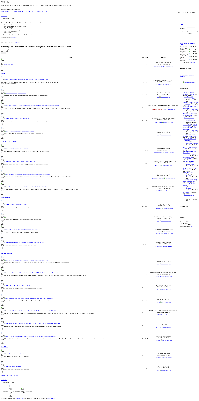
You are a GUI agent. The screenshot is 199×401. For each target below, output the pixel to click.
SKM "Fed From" (187, 168)
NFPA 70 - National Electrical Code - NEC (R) (44, 310)
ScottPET (158, 340)
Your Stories (18, 366)
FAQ (10, 11)
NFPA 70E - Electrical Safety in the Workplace (44, 336)
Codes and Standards (6, 253)
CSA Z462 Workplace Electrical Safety (38, 260)
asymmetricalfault (158, 152)
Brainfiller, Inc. (20, 398)
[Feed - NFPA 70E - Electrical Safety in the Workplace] (18, 336)
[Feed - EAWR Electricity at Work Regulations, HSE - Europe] (20, 272)
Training (38, 11)
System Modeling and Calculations (35, 242)
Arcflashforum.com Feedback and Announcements (46, 105)
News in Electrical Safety (28, 131)
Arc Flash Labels (22, 217)
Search (15, 11)
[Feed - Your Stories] (9, 366)
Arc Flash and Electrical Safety (9, 142)
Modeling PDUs (187, 125)
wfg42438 (158, 276)
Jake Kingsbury (191, 181)
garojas (192, 94)
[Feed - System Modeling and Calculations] (15, 242)
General (3, 73)
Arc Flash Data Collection (189, 113)
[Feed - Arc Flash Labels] (10, 217)
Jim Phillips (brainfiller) (158, 109)
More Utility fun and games (190, 147)
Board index (4, 16)
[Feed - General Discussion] (11, 148)
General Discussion (23, 148)
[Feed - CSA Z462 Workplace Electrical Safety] (16, 260)
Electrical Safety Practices (28, 161)
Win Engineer (158, 233)
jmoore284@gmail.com (158, 178)
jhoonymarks (186, 192)
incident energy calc (188, 157)
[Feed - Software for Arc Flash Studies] (14, 229)
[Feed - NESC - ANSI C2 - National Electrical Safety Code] (19, 323)
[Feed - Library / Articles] (10, 93)
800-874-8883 (50, 398)
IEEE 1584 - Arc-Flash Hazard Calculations (42, 298)
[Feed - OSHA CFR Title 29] (11, 285)
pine (158, 97)
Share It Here (4, 347)
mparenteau (158, 246)
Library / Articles (22, 93)
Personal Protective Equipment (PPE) (37, 186)
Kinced (158, 327)
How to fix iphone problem (189, 190)
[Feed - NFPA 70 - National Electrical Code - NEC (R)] (18, 310)
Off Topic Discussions (25, 118)
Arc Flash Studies (5, 197)
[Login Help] (17, 42)
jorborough (158, 165)
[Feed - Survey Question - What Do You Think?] (16, 79)
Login (2, 11)
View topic (192, 62)
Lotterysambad (158, 66)
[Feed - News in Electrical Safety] (12, 131)
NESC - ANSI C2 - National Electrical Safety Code (47, 323)
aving (158, 264)
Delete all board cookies (6, 375)
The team (15, 375)
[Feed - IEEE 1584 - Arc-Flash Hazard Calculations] (17, 298)
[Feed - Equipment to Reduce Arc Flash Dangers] (16, 174)
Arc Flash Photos (22, 353)
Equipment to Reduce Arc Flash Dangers (39, 174)
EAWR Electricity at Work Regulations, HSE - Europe (49, 272)
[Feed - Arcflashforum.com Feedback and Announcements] (19, 105)
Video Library (31, 11)
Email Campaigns (8, 64)
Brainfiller (44, 11)
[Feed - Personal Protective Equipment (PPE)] (15, 186)
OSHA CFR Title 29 (25, 285)
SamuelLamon (158, 122)
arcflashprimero (158, 208)
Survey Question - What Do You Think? (39, 79)
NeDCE (158, 84)
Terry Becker (158, 357)
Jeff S (158, 135)
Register (6, 11)
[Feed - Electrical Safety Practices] (13, 161)
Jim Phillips (14, 37)
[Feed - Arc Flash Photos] (10, 353)
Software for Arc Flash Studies (31, 229)
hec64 (158, 370)
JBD (158, 314)
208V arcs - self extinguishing (190, 102)
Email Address (5, 51)
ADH (158, 221)
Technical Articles (22, 11)
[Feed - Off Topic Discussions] (12, 118)
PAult (158, 289)
